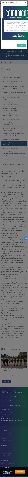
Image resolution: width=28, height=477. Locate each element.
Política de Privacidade (6, 473)
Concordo (20, 471)
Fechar (21, 45)
